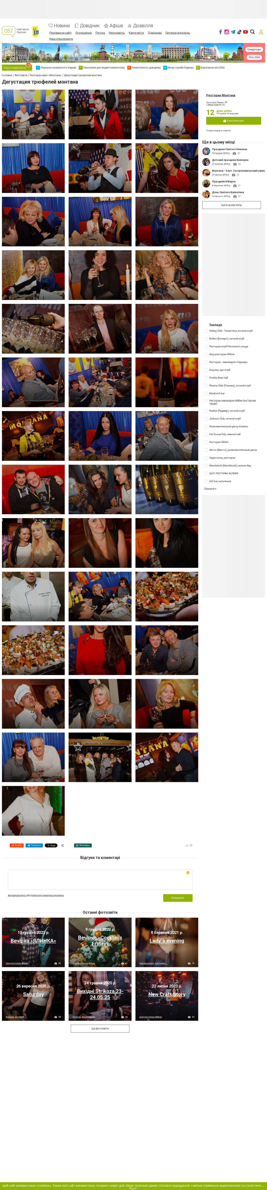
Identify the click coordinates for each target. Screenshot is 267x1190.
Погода (100, 32)
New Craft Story (166, 994)
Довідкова (155, 32)
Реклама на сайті (60, 32)
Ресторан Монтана (220, 95)
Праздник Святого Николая (229, 149)
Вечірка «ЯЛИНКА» (33, 941)
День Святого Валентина (228, 192)
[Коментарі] (191, 845)
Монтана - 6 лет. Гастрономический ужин (238, 170)
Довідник (89, 25)
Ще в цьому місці (231, 204)
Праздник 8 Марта (224, 181)
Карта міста (136, 32)
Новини (62, 25)
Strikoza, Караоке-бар (84, 1017)
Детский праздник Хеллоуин (230, 159)
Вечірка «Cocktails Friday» (100, 941)
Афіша (116, 25)
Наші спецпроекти (61, 39)
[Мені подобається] (186, 845)
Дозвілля (143, 25)
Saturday (33, 994)
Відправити (177, 898)
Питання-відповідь (178, 32)
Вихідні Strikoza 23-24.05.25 (100, 994)
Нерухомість (117, 32)
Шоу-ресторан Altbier (17, 963)
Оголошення (83, 32)
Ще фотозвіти (100, 1028)
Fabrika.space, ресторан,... (153, 963)
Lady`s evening (167, 941)
